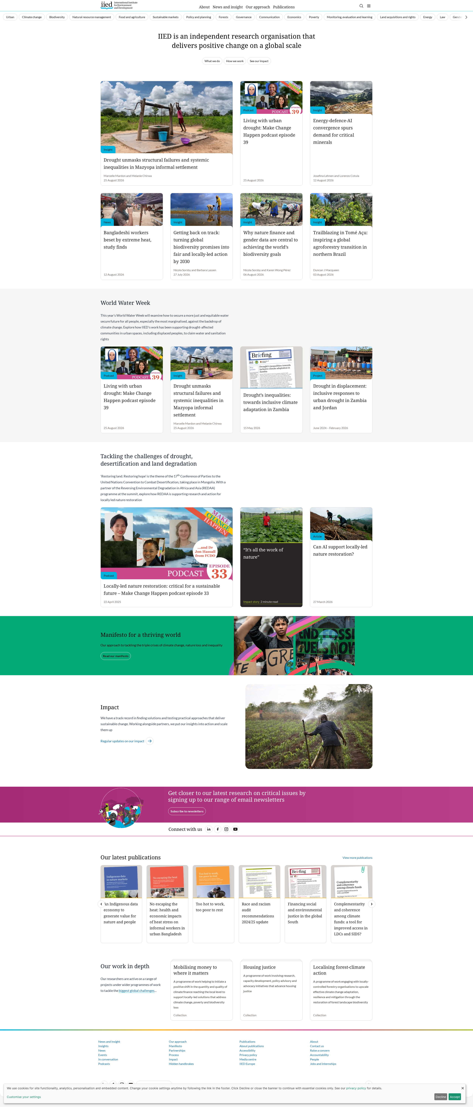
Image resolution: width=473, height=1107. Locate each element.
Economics (294, 17)
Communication (269, 17)
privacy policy (356, 1088)
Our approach (258, 6)
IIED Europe (247, 1063)
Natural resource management (91, 17)
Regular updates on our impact (122, 741)
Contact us (317, 1046)
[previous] (101, 904)
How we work (235, 61)
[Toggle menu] (368, 6)
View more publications (357, 857)
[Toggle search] (361, 6)
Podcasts (104, 1063)
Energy (427, 17)
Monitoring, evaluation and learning (349, 17)
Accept (455, 1097)
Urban (10, 17)
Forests (223, 17)
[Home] (119, 5)
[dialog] (235, 1093)
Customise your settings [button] (24, 1097)
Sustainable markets (165, 17)
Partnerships (177, 1050)
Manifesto (175, 1046)
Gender (457, 17)
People (314, 1059)
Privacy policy (248, 1055)
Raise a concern (320, 1050)
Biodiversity (57, 17)
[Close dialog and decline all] (462, 1086)
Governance (243, 17)
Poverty (314, 17)
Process (174, 1055)
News (102, 1050)
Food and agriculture (132, 17)
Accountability (319, 1055)
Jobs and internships (323, 1063)
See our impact (259, 61)
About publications (251, 1046)
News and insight (228, 6)
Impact (173, 1059)
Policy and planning (198, 17)
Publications (284, 6)
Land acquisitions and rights (398, 17)
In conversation (108, 1059)
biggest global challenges (136, 991)
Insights (103, 1046)
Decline (441, 1097)
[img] (371, 904)
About (204, 6)
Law (442, 17)
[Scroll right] (466, 17)
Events (102, 1055)
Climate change (32, 17)
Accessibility (247, 1050)
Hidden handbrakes (181, 1063)
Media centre (247, 1059)
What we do (212, 61)
